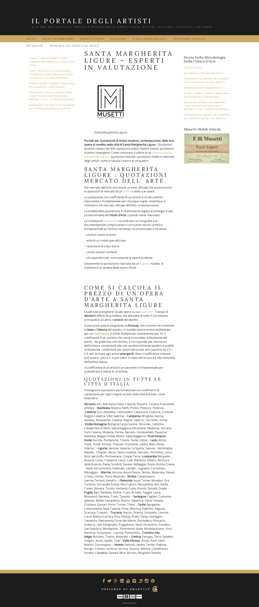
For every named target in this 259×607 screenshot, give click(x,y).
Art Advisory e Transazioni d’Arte (203, 73)
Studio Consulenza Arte (149, 38)
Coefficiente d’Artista (189, 38)
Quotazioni (118, 38)
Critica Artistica (193, 67)
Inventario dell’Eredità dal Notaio (203, 87)
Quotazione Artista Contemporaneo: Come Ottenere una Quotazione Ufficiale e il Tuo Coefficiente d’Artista (51, 96)
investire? (146, 312)
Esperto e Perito (93, 38)
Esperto (145, 263)
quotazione (110, 221)
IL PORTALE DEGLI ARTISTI (92, 21)
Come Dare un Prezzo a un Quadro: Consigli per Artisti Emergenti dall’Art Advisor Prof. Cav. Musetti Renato (51, 74)
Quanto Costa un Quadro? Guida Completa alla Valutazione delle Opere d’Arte (51, 62)
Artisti (31, 38)
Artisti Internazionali (58, 38)
